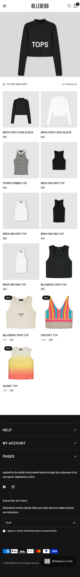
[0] (74, 6)
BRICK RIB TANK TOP (52, 234)
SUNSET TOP (10, 386)
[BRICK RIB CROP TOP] (59, 160)
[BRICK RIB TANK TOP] (59, 211)
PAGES (8, 456)
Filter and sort (17, 84)
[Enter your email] (73, 522)
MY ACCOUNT (14, 443)
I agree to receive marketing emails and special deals (32, 530)
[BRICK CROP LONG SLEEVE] (21, 109)
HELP (7, 429)
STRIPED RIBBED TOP (15, 183)
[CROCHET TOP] (59, 312)
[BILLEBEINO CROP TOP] (59, 261)
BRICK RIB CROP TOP (53, 183)
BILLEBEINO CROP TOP (54, 284)
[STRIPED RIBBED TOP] (21, 160)
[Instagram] (16, 487)
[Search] (69, 6)
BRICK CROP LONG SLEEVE (18, 132)
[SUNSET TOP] (21, 363)
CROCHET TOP (49, 335)
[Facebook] (7, 487)
